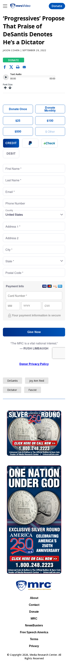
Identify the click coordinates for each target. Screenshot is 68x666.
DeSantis (12, 380)
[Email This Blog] (24, 68)
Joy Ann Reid (36, 380)
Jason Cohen (11, 50)
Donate (57, 6)
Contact (34, 604)
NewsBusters (34, 625)
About (34, 597)
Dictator (12, 390)
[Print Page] (18, 68)
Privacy (34, 646)
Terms (34, 639)
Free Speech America (34, 632)
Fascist (32, 390)
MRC (34, 618)
